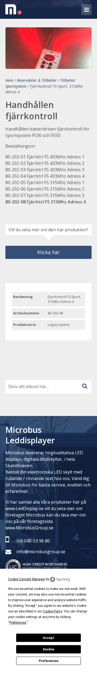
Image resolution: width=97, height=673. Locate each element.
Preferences (48, 661)
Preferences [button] (17, 622)
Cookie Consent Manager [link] (26, 579)
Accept (48, 638)
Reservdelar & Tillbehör (37, 80)
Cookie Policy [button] (52, 611)
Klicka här (48, 252)
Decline (48, 649)
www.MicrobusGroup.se (29, 528)
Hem (9, 80)
